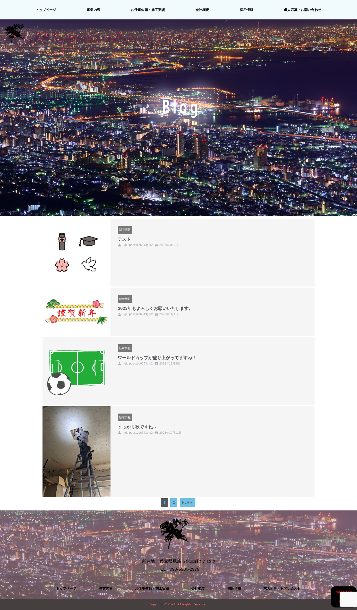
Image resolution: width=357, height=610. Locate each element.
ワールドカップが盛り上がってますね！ (157, 357)
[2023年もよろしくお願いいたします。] (76, 312)
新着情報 (125, 229)
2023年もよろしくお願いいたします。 (155, 308)
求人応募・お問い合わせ (302, 10)
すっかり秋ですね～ (137, 426)
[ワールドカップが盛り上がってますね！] (76, 371)
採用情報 (246, 10)
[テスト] (76, 253)
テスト (124, 239)
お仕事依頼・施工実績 (148, 10)
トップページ (46, 10)
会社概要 (202, 10)
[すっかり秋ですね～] (76, 451)
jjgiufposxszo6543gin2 (138, 245)
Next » (187, 502)
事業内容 (93, 10)
